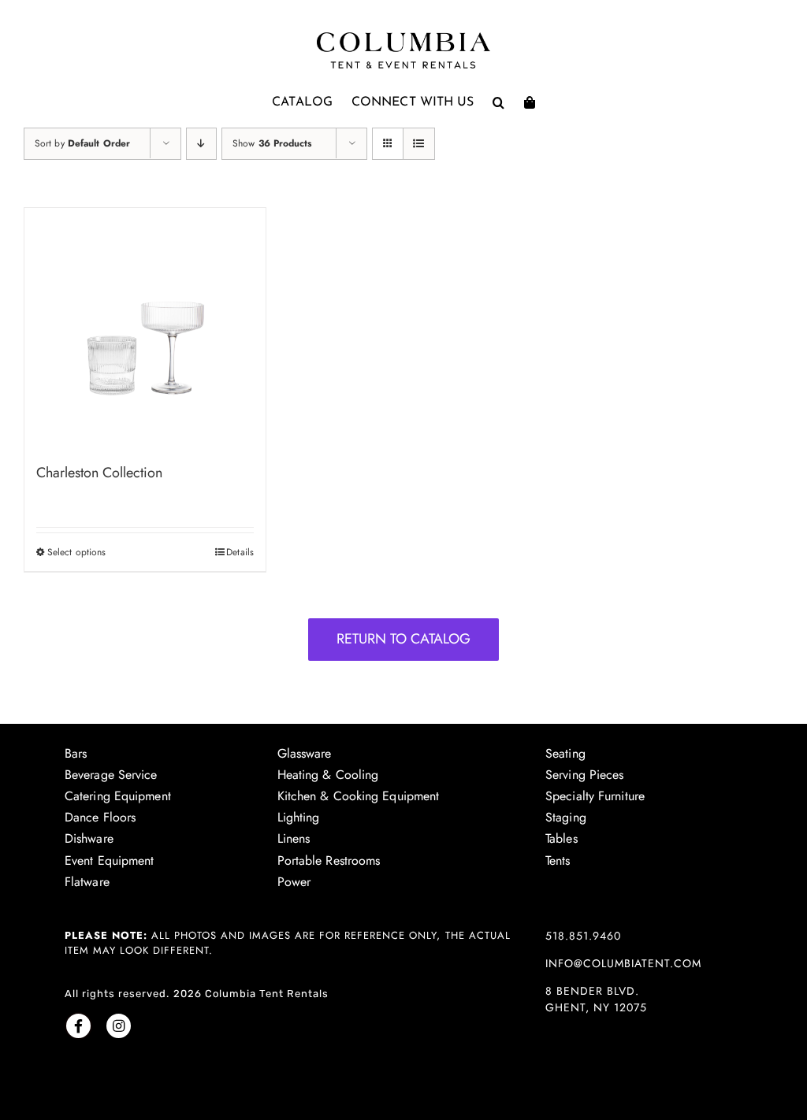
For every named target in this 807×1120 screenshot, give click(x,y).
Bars (76, 753)
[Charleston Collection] (145, 328)
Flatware (87, 882)
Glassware (304, 753)
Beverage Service (111, 775)
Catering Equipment (118, 796)
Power (294, 882)
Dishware (89, 838)
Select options (76, 552)
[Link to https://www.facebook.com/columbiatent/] (78, 1026)
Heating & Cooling (328, 775)
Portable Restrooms (329, 860)
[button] (498, 102)
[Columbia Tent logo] (403, 37)
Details (240, 552)
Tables (561, 838)
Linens (294, 838)
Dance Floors (100, 817)
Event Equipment (109, 860)
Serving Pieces (584, 775)
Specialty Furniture (595, 796)
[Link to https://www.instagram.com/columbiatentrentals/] (118, 1026)
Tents (558, 860)
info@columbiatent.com (623, 963)
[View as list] (419, 143)
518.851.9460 (583, 936)
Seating (565, 753)
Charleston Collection (99, 472)
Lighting (298, 817)
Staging (565, 817)
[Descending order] (201, 144)
